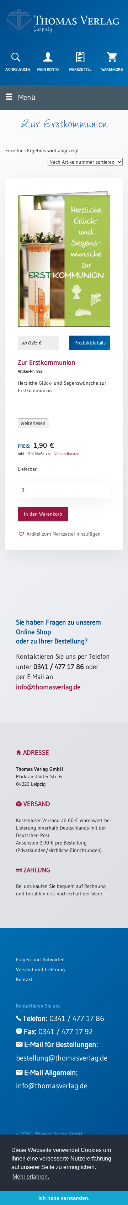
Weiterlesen (33, 423)
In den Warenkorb (43, 514)
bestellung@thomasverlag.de (61, 1058)
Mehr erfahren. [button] (30, 1177)
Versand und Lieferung (40, 969)
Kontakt (24, 979)
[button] (59, 534)
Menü (26, 97)
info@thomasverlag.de (48, 687)
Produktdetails (90, 343)
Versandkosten (66, 453)
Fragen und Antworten (40, 959)
